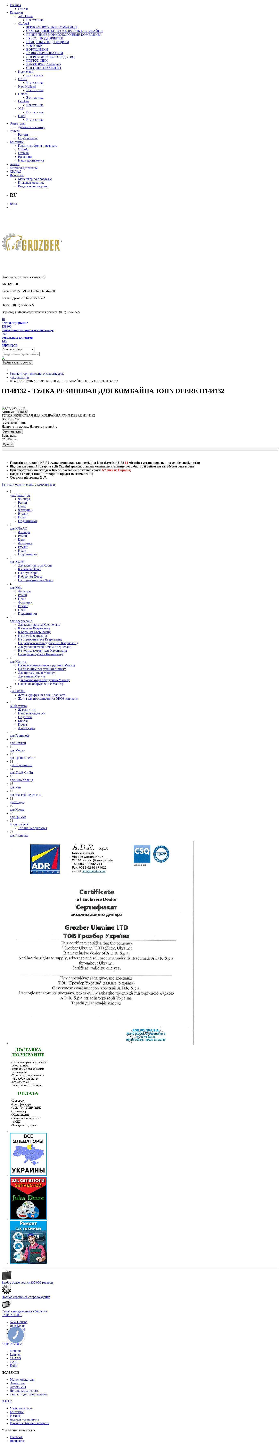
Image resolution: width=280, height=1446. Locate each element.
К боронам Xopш (30, 576)
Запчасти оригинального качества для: (37, 373)
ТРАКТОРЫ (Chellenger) (43, 64)
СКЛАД (15, 171)
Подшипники (27, 521)
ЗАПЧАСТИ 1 (12, 1315)
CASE (22, 79)
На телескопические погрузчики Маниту (46, 665)
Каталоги (16, 12)
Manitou (15, 1351)
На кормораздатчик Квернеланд (40, 654)
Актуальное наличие (24, 1419)
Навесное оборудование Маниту (41, 683)
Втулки (23, 513)
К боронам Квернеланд (34, 632)
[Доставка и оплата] (28, 1131)
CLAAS (23, 23)
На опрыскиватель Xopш (35, 580)
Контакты (17, 142)
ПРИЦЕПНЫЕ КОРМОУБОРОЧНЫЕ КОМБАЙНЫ (63, 34)
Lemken (23, 101)
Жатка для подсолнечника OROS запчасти (48, 698)
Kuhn (13, 1365)
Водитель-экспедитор (33, 186)
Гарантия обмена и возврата (37, 145)
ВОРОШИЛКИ (37, 49)
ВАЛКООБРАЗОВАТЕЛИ (44, 53)
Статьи (23, 8)
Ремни (22, 502)
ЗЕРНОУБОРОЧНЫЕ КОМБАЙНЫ (51, 27)
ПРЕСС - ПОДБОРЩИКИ (44, 38)
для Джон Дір (19, 377)
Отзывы (23, 153)
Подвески (25, 717)
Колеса (23, 720)
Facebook (16, 1437)
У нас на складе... (22, 1408)
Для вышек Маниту (32, 676)
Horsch (22, 94)
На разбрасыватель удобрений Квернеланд (48, 643)
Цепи (22, 506)
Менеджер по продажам (35, 179)
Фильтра (24, 499)
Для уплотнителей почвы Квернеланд (44, 647)
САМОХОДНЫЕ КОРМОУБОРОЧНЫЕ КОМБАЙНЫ (64, 31)
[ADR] (102, 1043)
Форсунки (25, 510)
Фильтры (24, 591)
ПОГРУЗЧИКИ (37, 60)
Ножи (22, 517)
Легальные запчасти (24, 1390)
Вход (13, 203)
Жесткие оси (27, 709)
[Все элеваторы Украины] (28, 1175)
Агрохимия (18, 1387)
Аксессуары (26, 728)
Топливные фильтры (32, 828)
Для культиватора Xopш (35, 565)
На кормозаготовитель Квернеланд (42, 650)
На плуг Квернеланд (32, 635)
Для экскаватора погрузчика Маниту (44, 680)
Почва (22, 724)
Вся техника (34, 20)
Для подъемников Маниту (36, 672)
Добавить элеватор (31, 127)
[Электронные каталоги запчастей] (28, 1219)
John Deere (25, 16)
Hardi (21, 116)
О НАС (23, 149)
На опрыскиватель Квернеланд (40, 639)
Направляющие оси (32, 713)
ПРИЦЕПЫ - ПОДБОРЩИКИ (47, 42)
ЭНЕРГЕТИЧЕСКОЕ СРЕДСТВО (50, 57)
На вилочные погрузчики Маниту (42, 669)
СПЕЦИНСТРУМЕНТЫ (43, 68)
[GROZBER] (32, 244)
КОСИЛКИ (34, 45)
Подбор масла (28, 138)
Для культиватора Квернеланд (39, 624)
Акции (14, 164)
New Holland (27, 86)
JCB (21, 108)
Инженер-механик (31, 182)
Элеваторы (17, 123)
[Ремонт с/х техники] (28, 1263)
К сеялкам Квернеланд (34, 628)
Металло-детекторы (24, 168)
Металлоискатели (22, 1379)
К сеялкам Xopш (29, 569)
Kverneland (25, 71)
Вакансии (25, 156)
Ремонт (23, 134)
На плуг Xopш (28, 573)
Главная (15, 5)
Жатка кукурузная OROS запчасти (42, 695)
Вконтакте (17, 1441)
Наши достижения (31, 160)
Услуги (15, 131)
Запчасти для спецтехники (28, 1394)
